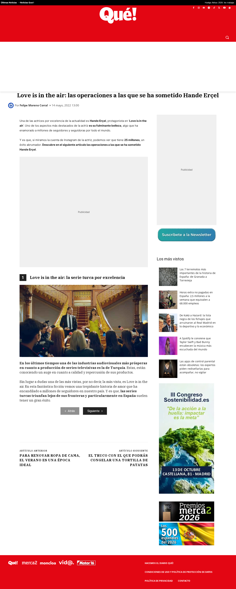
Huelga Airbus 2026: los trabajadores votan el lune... (204, 3)
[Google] (229, 8)
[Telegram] (209, 8)
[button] (227, 37)
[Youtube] (224, 8)
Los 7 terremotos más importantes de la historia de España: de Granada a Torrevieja (198, 275)
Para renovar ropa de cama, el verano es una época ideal (50, 460)
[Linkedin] (92, 430)
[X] (219, 8)
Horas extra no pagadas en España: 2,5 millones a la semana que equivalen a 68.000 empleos (196, 298)
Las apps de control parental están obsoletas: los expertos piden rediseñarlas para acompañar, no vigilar (197, 367)
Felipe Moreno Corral (34, 105)
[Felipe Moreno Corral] (11, 105)
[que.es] (118, 15)
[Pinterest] (66, 430)
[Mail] (204, 8)
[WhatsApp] (75, 430)
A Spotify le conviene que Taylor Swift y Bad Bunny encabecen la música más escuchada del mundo (195, 344)
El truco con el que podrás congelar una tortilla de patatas (118, 460)
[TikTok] (214, 8)
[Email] (100, 430)
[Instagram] (199, 8)
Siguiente (93, 411)
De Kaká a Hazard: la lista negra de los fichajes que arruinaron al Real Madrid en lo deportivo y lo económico (198, 321)
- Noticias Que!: (26, 2)
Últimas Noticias (9, 2)
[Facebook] (194, 8)
